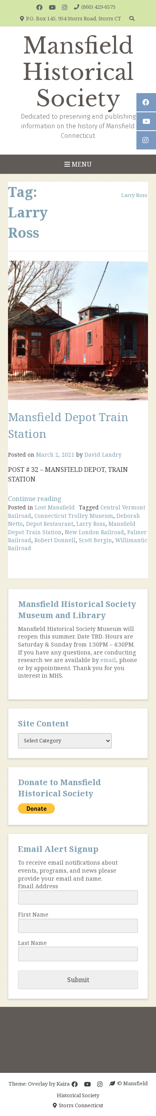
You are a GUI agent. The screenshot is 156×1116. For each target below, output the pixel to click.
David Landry (103, 454)
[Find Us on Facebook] (39, 7)
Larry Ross (90, 523)
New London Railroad (94, 532)
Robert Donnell (55, 540)
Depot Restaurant (49, 523)
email (108, 660)
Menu (81, 164)
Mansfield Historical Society (78, 72)
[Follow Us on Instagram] (64, 7)
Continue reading (35, 498)
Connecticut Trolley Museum (73, 515)
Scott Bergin (95, 540)
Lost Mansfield (55, 507)
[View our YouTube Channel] (52, 7)
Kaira (63, 1083)
